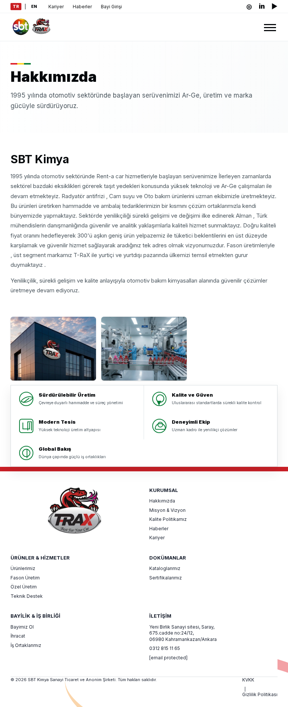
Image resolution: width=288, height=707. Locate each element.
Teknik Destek (26, 596)
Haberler (82, 6)
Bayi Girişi (111, 6)
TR (16, 6)
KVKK (248, 680)
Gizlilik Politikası (260, 694)
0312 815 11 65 (164, 648)
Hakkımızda (162, 501)
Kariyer (56, 6)
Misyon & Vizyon (167, 510)
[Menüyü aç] (270, 27)
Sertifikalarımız (165, 578)
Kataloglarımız (164, 568)
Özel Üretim (23, 587)
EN (34, 6)
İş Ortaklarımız (25, 645)
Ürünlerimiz (22, 568)
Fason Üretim (25, 578)
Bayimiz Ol (22, 627)
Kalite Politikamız (168, 519)
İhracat (17, 636)
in (262, 6)
